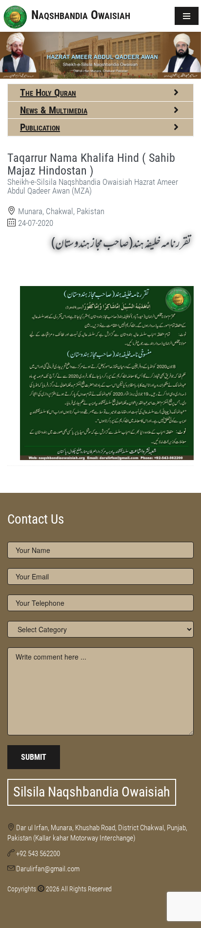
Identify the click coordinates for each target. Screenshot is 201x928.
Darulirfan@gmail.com (48, 868)
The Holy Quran (48, 92)
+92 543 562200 (38, 853)
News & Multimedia (53, 110)
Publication (40, 127)
